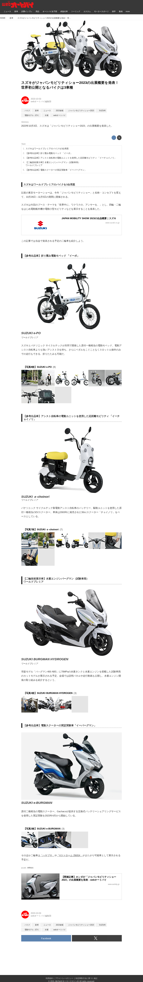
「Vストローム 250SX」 (70, 855)
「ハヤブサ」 (47, 855)
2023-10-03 (36, 99)
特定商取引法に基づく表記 (86, 978)
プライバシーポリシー (64, 978)
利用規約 (49, 978)
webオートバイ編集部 (41, 101)
